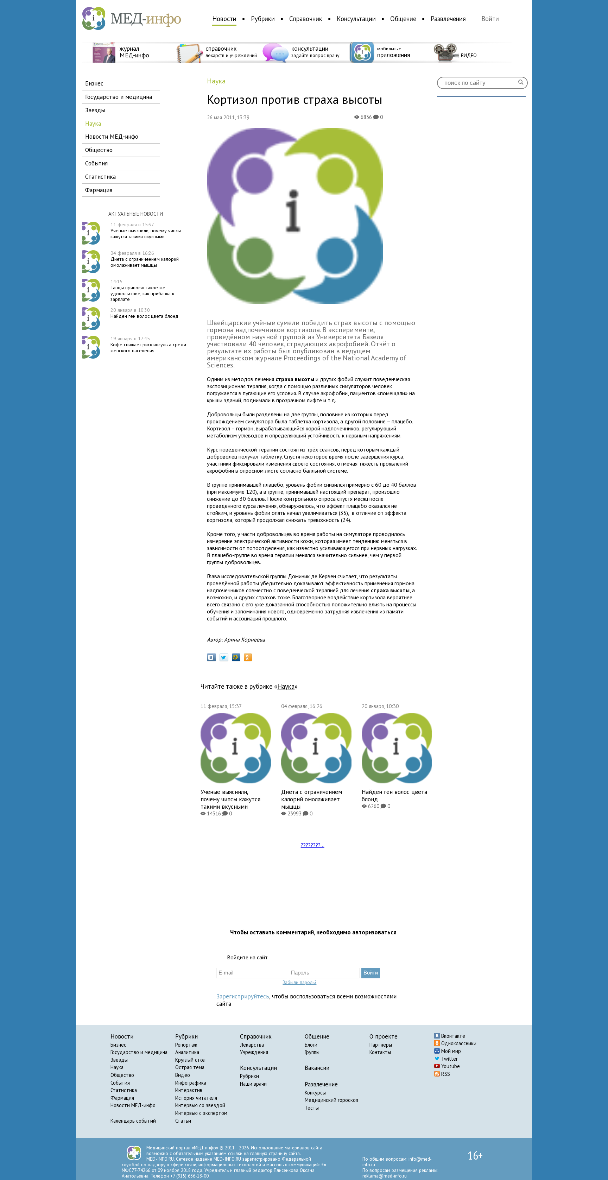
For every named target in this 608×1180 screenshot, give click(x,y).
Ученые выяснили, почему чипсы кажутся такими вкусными (145, 230)
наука (93, 123)
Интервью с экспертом (201, 1113)
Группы (312, 1052)
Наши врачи (253, 1083)
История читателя (196, 1097)
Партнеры (380, 1044)
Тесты (312, 1107)
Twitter (449, 1058)
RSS (445, 1074)
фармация (98, 190)
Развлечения (448, 18)
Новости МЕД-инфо (133, 1105)
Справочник (305, 18)
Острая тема (189, 1067)
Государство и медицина (138, 1052)
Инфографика (190, 1082)
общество (99, 150)
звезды (95, 110)
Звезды (119, 1059)
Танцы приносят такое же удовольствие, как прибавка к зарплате (142, 290)
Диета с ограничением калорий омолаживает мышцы (144, 259)
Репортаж (186, 1044)
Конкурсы (315, 1092)
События (120, 1082)
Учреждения (254, 1052)
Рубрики (263, 18)
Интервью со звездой (200, 1105)
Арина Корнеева (244, 639)
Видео (182, 1075)
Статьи (183, 1120)
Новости (224, 18)
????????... (312, 844)
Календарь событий (133, 1120)
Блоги (311, 1044)
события (96, 163)
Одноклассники (458, 1043)
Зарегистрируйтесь (242, 996)
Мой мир (450, 1051)
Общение (403, 18)
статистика (100, 176)
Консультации (356, 18)
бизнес (94, 83)
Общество (122, 1075)
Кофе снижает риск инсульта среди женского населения (148, 344)
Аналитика (187, 1052)
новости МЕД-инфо (111, 136)
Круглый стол (190, 1059)
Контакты (380, 1052)
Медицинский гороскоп (331, 1100)
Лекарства (252, 1044)
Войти (490, 19)
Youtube (450, 1066)
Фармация (122, 1097)
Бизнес (118, 1044)
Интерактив (188, 1090)
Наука (117, 1067)
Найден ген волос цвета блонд (144, 313)
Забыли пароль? (299, 982)
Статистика (123, 1090)
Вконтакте (452, 1036)
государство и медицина (118, 97)
